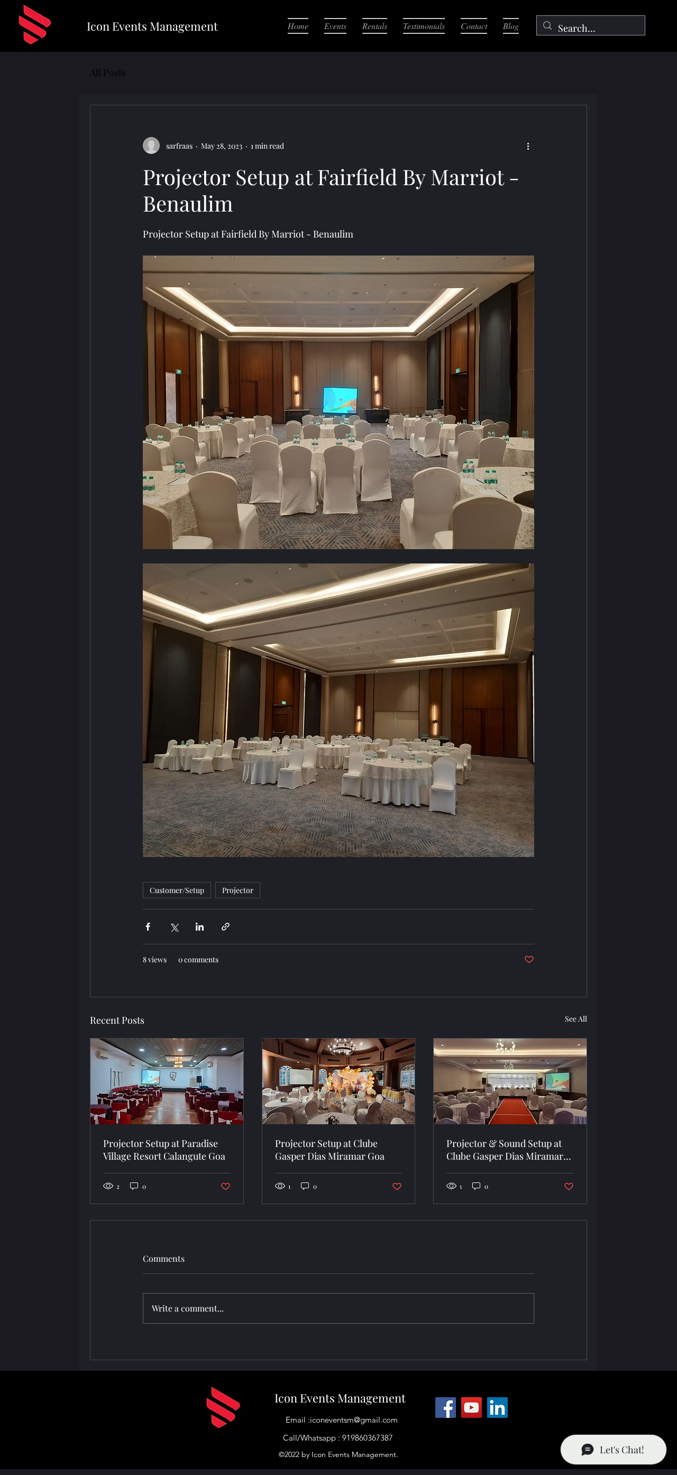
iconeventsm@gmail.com (354, 1420)
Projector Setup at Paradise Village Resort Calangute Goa (164, 1149)
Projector (237, 890)
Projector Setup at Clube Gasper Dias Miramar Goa (330, 1149)
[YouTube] (471, 1407)
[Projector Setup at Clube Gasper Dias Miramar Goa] (338, 1081)
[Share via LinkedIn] (200, 927)
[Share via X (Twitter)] (174, 927)
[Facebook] (445, 1407)
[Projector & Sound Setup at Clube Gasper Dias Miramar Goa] (510, 1081)
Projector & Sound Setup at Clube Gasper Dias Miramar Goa (504, 1149)
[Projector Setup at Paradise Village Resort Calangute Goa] (166, 1081)
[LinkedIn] (497, 1407)
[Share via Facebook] (148, 927)
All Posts (108, 72)
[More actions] (528, 145)
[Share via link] (226, 927)
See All (576, 1019)
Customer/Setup (177, 890)
